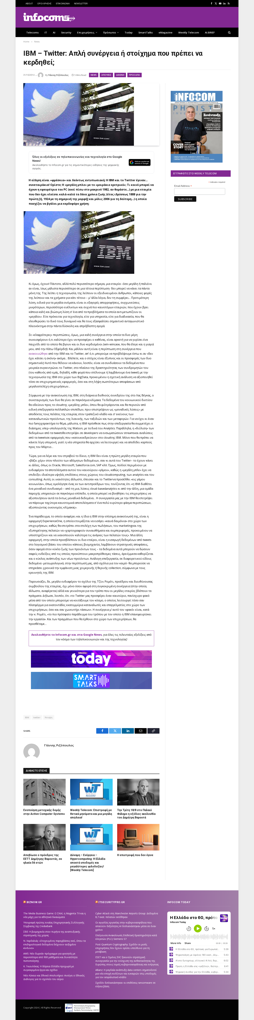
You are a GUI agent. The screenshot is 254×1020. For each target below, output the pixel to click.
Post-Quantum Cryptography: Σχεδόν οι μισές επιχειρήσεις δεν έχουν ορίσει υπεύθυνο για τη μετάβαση (122, 948)
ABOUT (29, 3)
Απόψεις (106, 74)
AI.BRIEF (210, 32)
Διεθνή (120, 74)
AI (54, 32)
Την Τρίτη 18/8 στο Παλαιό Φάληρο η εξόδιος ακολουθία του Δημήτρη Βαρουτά (136, 813)
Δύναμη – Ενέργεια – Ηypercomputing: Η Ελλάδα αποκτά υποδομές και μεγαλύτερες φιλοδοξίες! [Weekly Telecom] (87, 862)
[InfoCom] (49, 17)
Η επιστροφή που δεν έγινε (135, 855)
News (94, 74)
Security (66, 32)
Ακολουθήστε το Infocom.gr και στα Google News (66, 635)
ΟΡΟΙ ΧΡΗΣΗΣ (44, 3)
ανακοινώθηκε (38, 354)
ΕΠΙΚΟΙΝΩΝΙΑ (63, 3)
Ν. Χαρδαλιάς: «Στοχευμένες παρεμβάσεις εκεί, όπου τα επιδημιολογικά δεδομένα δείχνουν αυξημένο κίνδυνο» (54, 944)
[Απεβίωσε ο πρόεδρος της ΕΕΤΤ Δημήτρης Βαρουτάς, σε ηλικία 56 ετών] (44, 837)
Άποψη (49, 717)
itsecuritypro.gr (111, 902)
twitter (36, 717)
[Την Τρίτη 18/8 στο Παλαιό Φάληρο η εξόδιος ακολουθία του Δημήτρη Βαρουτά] (138, 792)
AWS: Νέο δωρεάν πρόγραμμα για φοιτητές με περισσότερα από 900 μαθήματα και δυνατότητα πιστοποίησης (50, 957)
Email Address (183, 186)
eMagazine (165, 32)
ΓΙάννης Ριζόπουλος (58, 75)
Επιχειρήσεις (85, 32)
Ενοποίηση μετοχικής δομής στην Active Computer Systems (44, 812)
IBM (27, 717)
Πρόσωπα (109, 32)
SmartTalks (145, 32)
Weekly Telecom (188, 32)
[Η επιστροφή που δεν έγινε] (138, 837)
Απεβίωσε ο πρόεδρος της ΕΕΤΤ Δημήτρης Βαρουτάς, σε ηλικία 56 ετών (42, 858)
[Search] (229, 32)
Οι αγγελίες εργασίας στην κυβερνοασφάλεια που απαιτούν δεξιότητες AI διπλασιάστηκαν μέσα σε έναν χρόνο (125, 926)
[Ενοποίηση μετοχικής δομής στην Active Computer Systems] (44, 792)
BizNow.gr (34, 902)
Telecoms (32, 32)
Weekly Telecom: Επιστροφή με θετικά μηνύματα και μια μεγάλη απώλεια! (91, 813)
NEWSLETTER (81, 3)
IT (46, 32)
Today (129, 32)
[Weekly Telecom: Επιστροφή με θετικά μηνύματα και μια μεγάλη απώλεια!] (91, 792)
